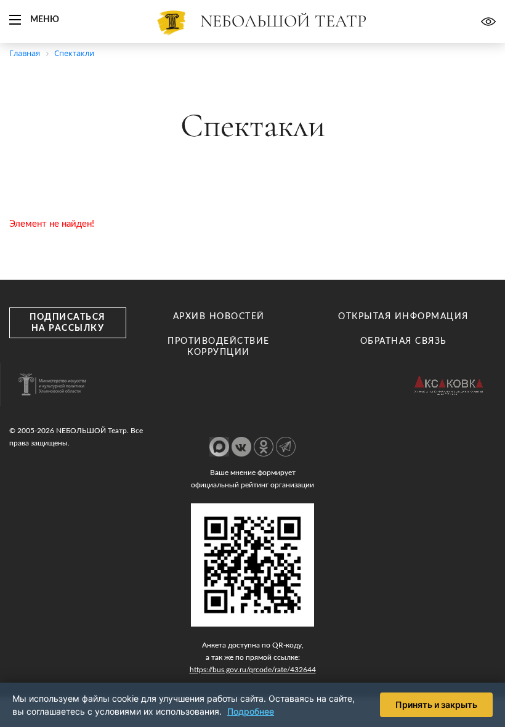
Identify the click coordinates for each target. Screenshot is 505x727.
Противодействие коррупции (219, 347)
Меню (44, 19)
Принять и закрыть (436, 704)
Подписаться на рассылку (68, 323)
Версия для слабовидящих (488, 21)
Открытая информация (403, 316)
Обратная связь (403, 341)
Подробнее (250, 711)
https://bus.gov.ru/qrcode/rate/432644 (253, 669)
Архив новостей (219, 316)
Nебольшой (283, 20)
